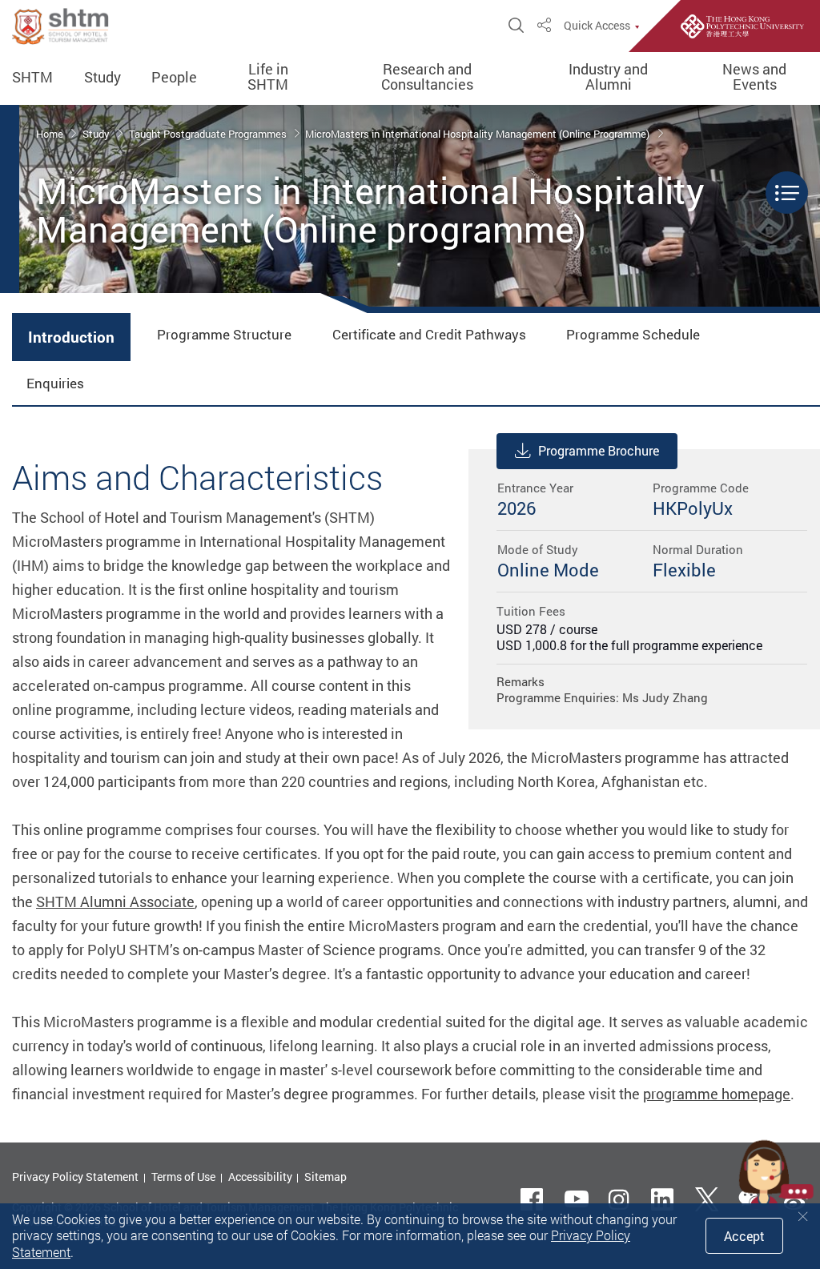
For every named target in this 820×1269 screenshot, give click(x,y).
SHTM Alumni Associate (115, 901)
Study (102, 78)
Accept (744, 1236)
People (174, 78)
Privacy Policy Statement (75, 1176)
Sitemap (325, 1176)
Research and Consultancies (427, 78)
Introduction (71, 337)
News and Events (754, 78)
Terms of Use (183, 1176)
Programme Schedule (633, 334)
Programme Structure (224, 334)
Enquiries (55, 383)
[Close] (803, 1217)
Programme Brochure (598, 451)
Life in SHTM (267, 78)
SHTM (32, 78)
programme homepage (716, 1093)
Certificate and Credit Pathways (429, 334)
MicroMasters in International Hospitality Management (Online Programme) (478, 133)
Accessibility (260, 1176)
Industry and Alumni (608, 78)
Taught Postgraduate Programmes (209, 133)
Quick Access (597, 25)
